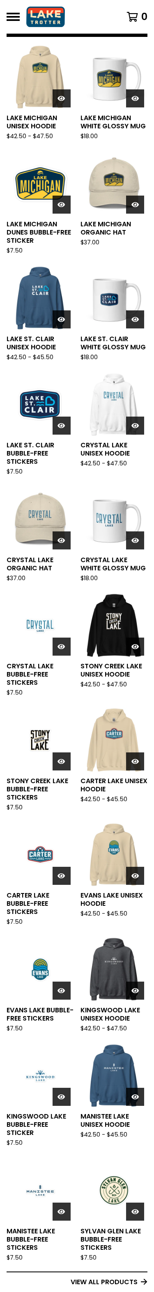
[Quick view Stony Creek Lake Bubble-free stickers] (62, 761)
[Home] (68, 17)
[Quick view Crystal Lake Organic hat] (62, 540)
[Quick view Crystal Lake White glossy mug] (135, 540)
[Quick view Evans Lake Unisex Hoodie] (135, 876)
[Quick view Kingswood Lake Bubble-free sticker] (62, 1097)
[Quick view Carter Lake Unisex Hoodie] (135, 761)
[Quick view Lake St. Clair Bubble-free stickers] (62, 426)
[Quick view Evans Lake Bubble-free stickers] (62, 991)
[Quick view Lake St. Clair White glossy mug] (135, 319)
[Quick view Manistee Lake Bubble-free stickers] (62, 1212)
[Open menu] (13, 17)
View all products (104, 1282)
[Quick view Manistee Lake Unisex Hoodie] (135, 1097)
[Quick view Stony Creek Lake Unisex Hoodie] (135, 647)
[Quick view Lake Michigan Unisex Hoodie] (62, 98)
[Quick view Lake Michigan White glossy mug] (135, 98)
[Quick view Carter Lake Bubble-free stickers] (62, 876)
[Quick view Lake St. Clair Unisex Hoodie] (62, 319)
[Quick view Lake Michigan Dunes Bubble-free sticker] (62, 205)
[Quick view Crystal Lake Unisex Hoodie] (135, 426)
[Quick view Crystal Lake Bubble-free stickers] (62, 647)
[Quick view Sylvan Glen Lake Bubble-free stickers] (135, 1212)
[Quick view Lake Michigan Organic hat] (135, 205)
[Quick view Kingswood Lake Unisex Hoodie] (135, 991)
